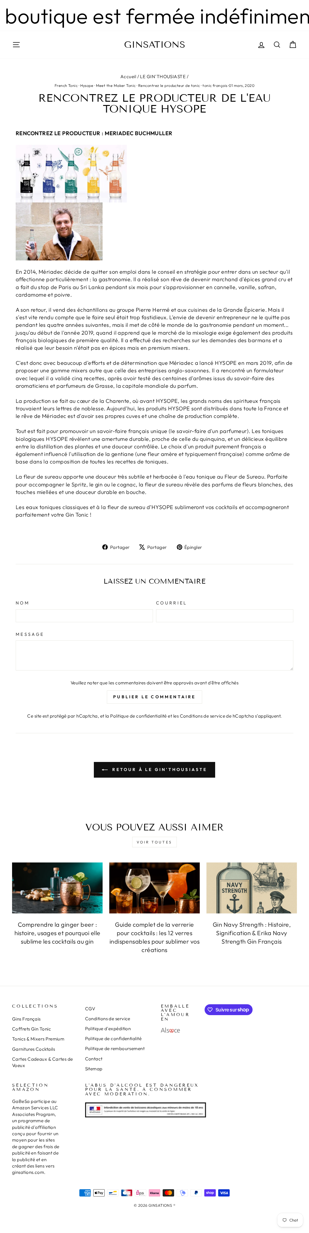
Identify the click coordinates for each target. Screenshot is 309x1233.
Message (30, 634)
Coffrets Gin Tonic (31, 1029)
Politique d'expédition (108, 1028)
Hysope (87, 85)
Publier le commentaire (154, 696)
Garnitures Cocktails (33, 1049)
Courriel (171, 603)
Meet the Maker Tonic (116, 85)
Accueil (128, 76)
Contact (94, 1059)
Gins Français (26, 1019)
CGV (90, 1009)
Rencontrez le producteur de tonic (169, 85)
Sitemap (94, 1069)
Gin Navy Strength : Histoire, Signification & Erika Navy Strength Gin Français (252, 933)
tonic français (214, 85)
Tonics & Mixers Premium (38, 1039)
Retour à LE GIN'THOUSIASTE (158, 769)
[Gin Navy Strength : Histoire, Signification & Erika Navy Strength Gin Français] (251, 887)
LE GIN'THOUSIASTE (163, 76)
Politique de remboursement (115, 1048)
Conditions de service (202, 716)
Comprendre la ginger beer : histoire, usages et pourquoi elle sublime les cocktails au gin (57, 933)
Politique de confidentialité (138, 716)
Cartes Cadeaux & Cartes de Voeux (42, 1062)
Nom (23, 603)
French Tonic (66, 85)
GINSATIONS (154, 44)
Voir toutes (154, 842)
